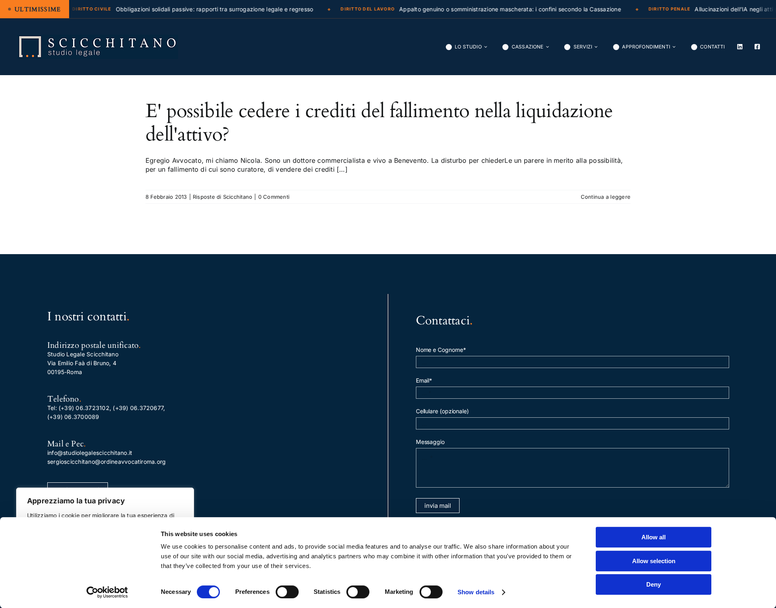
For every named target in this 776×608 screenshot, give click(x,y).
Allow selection (653, 561)
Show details (476, 592)
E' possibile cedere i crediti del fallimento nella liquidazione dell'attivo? (379, 122)
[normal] (97, 38)
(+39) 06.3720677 (138, 407)
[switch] (287, 591)
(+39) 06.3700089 (73, 416)
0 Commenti (273, 197)
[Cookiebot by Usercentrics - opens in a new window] (107, 592)
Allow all (653, 537)
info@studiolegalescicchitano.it (89, 452)
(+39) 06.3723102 (84, 407)
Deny (653, 584)
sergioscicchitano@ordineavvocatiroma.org (106, 461)
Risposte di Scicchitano (223, 197)
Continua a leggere (605, 197)
